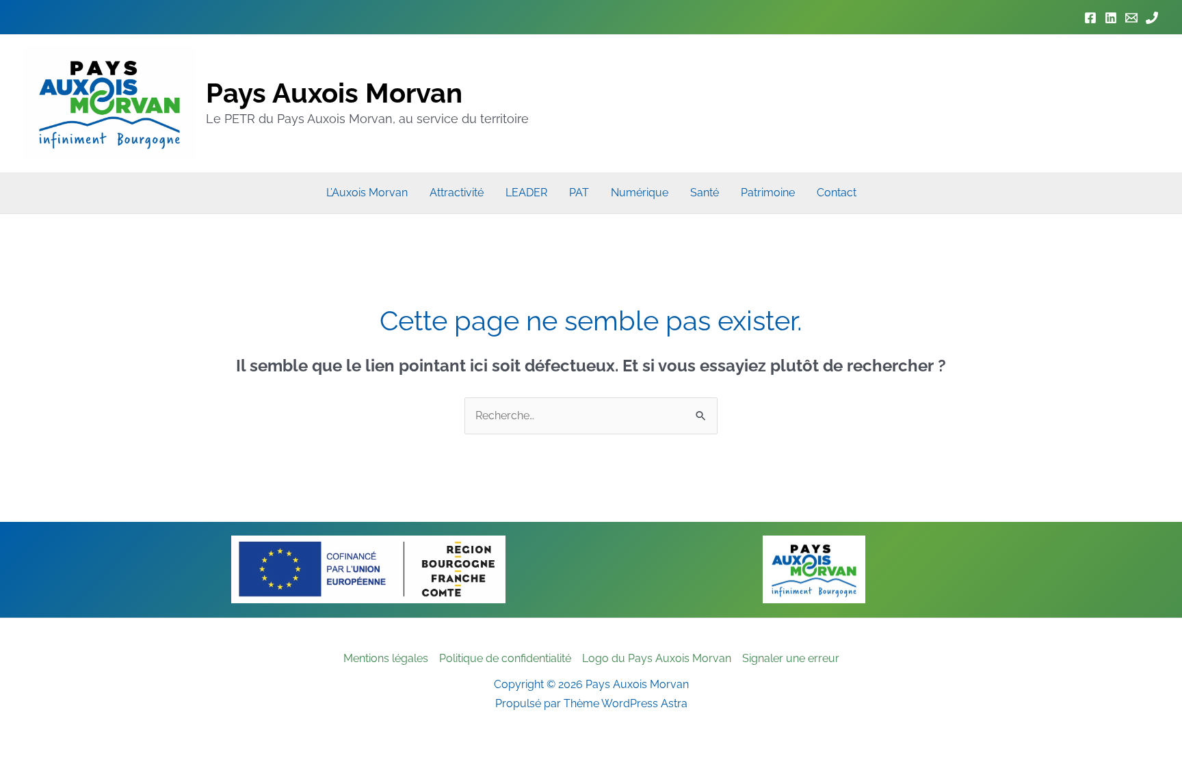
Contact (836, 192)
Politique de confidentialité (505, 658)
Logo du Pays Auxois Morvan (656, 658)
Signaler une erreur (790, 658)
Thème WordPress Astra (625, 703)
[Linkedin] (1111, 18)
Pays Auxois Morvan (334, 93)
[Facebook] (1090, 18)
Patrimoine (768, 192)
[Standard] (1152, 18)
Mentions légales (385, 658)
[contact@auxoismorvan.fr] (1131, 18)
